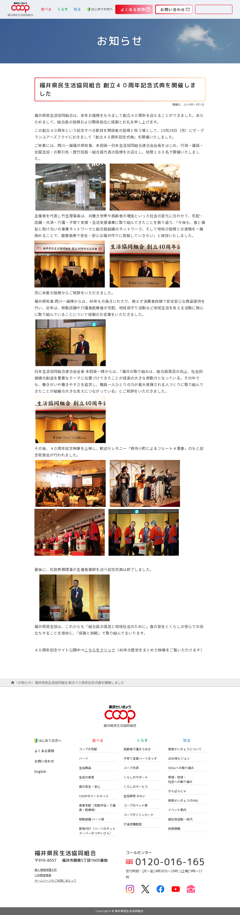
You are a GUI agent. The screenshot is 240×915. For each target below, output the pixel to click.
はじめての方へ (102, 9)
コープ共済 (131, 768)
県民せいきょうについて (185, 749)
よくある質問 (44, 750)
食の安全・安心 (89, 786)
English (40, 771)
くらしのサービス (136, 786)
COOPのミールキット (94, 796)
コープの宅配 (88, 749)
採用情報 (174, 828)
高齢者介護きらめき (137, 749)
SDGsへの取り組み (181, 768)
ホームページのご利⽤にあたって (55, 880)
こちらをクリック (99, 650)
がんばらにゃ (177, 791)
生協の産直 (86, 777)
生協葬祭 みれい (135, 796)
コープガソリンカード (139, 814)
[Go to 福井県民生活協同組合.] (12, 682)
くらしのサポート (136, 777)
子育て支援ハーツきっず (140, 758)
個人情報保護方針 (45, 870)
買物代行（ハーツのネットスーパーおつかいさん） (97, 830)
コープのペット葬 (136, 805)
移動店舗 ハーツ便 (91, 819)
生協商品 (85, 768)
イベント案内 (177, 810)
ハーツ (83, 758)
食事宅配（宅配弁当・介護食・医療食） (97, 807)
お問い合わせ (44, 761)
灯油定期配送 (133, 824)
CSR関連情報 (42, 875)
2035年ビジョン (179, 758)
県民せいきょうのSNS (183, 800)
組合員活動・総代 (180, 819)
